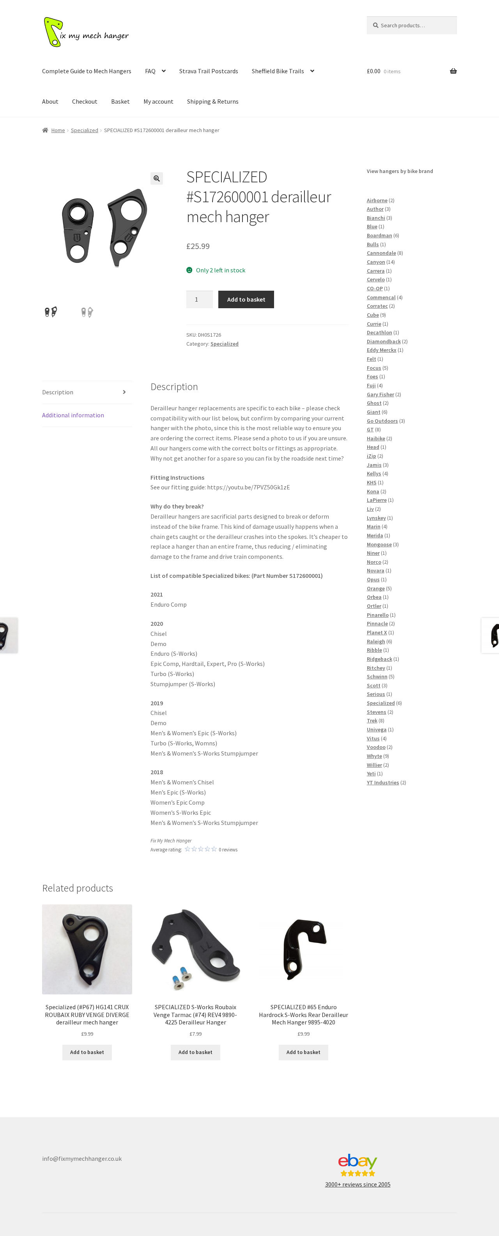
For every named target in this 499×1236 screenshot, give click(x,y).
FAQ (150, 71)
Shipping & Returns (213, 101)
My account (158, 101)
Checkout (84, 101)
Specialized (84, 130)
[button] (156, 178)
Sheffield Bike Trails (278, 71)
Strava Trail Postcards (208, 71)
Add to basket (246, 299)
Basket (120, 101)
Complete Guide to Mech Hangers (86, 71)
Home (58, 130)
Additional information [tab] (73, 415)
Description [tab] (57, 392)
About (50, 101)
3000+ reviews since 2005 (358, 1184)
